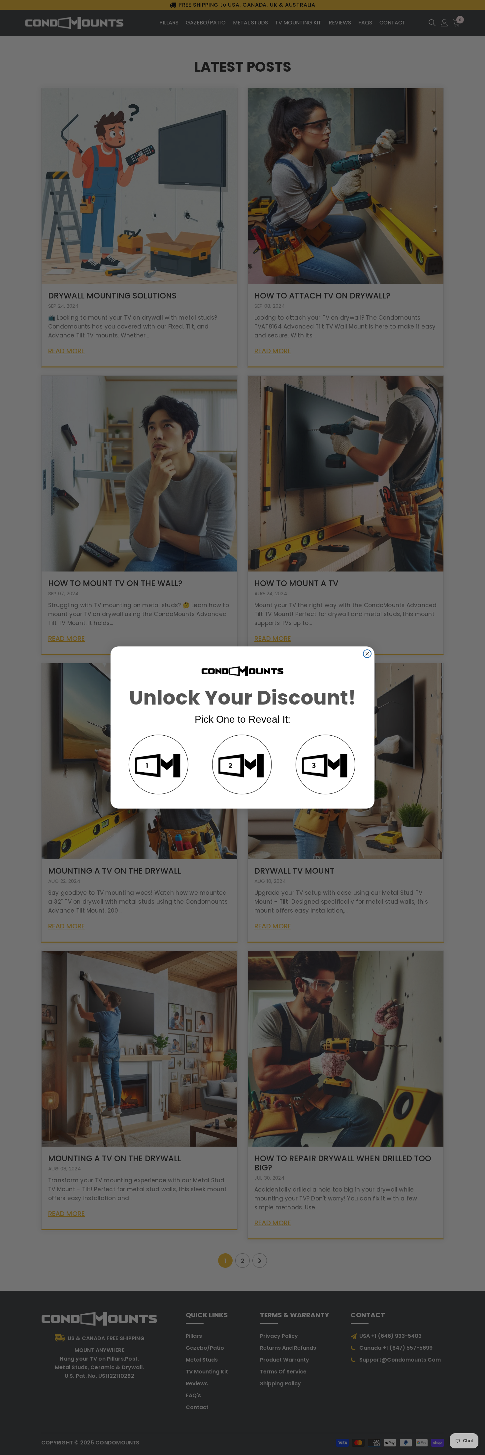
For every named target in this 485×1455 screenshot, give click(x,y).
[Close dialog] (367, 654)
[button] (159, 766)
